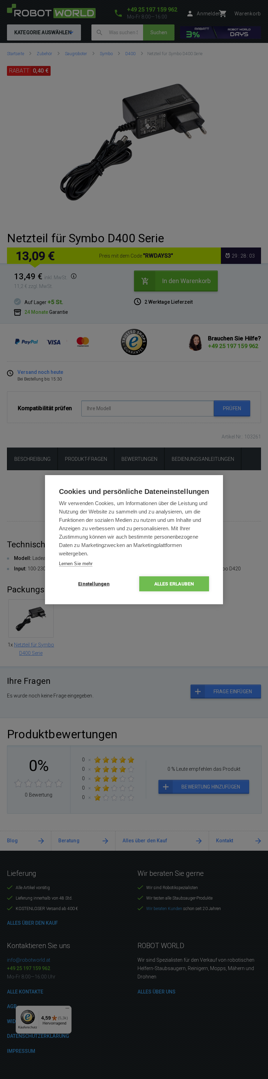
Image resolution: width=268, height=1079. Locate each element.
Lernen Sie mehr (75, 563)
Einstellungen (94, 583)
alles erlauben (174, 583)
